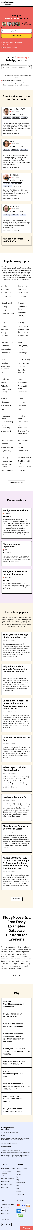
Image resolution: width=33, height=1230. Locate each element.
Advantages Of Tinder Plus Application (14, 768)
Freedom (4, 363)
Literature (19, 1191)
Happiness (22, 402)
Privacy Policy (5, 1207)
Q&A (17, 1188)
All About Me (22, 383)
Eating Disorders (7, 313)
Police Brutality (7, 342)
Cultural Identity (24, 379)
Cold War (4, 399)
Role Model (22, 406)
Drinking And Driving (6, 390)
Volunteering (23, 440)
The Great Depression (5, 334)
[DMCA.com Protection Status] (19, 1215)
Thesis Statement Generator (6, 1172)
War (2, 409)
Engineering (6, 451)
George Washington (22, 426)
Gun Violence (6, 293)
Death (20, 444)
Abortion (4, 286)
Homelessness (23, 363)
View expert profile (10, 134)
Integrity (21, 366)
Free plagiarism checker (8, 1168)
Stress (20, 399)
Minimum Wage (7, 440)
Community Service (22, 308)
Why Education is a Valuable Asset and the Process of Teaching (15, 669)
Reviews (18, 1177)
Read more (16, 975)
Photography (23, 346)
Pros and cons (6, 461)
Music (20, 342)
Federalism (5, 353)
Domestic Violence (21, 371)
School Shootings (7, 470)
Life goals (21, 470)
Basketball (5, 379)
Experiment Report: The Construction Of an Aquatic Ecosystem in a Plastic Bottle (15, 704)
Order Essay (4, 1187)
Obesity (4, 310)
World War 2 (6, 406)
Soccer (4, 383)
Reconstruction (24, 422)
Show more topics (16, 482)
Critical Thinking (24, 359)
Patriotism (5, 346)
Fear (19, 409)
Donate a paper (20, 1183)
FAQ (17, 1180)
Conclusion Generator (7, 1179)
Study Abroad (23, 293)
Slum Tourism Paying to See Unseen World (15, 827)
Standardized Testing (6, 465)
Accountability (6, 431)
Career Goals (23, 326)
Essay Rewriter (5, 1181)
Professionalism (24, 335)
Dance (20, 349)
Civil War (4, 330)
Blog (17, 1185)
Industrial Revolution (22, 417)
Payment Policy (5, 1213)
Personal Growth (24, 458)
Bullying (4, 323)
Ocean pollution (7, 447)
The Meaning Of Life (24, 462)
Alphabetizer (5, 1176)
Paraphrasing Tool (6, 1184)
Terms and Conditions (7, 1204)
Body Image (22, 353)
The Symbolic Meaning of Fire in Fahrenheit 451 (16, 636)
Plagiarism (22, 289)
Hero (3, 359)
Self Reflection (23, 312)
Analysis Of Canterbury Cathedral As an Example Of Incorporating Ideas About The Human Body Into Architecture (16, 863)
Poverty (21, 316)
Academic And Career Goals (23, 331)
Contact (18, 1171)
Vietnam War (6, 402)
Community (22, 392)
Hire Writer (16, 36)
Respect (4, 326)
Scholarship (22, 286)
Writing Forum (20, 1194)
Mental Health (6, 303)
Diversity (21, 303)
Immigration (6, 296)
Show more (16, 899)
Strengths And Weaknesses (23, 432)
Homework (22, 296)
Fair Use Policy (5, 1210)
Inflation (4, 444)
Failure (4, 372)
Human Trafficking (5, 426)
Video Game (5, 386)
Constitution (6, 349)
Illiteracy (4, 458)
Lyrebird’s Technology (14, 797)
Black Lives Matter (5, 417)
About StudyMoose (21, 1168)
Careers (18, 1174)
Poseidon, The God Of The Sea (16, 739)
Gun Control (5, 289)
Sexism (20, 447)
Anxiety (4, 307)
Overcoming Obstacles (6, 367)
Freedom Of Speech (22, 387)
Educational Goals (24, 467)
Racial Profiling (7, 422)
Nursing (21, 323)
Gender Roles (23, 451)
